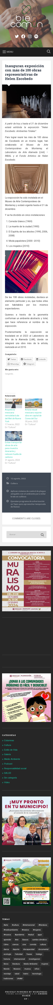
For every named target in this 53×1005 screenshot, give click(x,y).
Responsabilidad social (15, 768)
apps (40, 935)
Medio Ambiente (12, 759)
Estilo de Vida (10, 750)
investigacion (34, 959)
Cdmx (6, 945)
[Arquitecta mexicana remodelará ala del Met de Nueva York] (13, 403)
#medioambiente (11, 930)
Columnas (9, 740)
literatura (16, 964)
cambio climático (39, 940)
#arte (6, 925)
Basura (25, 940)
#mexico (25, 930)
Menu (10, 51)
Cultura (14, 483)
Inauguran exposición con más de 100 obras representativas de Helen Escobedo (24, 72)
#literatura (43, 925)
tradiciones (8, 979)
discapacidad (28, 949)
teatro (25, 974)
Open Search (48, 51)
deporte (16, 949)
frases (29, 954)
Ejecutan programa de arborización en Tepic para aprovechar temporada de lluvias (28, 504)
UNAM (19, 979)
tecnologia (36, 974)
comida (33, 945)
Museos (17, 969)
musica (27, 969)
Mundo (7, 969)
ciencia (15, 945)
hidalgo (39, 954)
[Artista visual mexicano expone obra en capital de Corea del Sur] (33, 403)
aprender (7, 940)
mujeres (44, 964)
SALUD (7, 773)
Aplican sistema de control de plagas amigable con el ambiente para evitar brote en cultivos (28, 494)
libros (6, 964)
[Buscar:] (26, 534)
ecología (7, 954)
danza (6, 949)
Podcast (8, 763)
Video (7, 782)
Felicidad (19, 954)
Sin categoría (10, 777)
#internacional (29, 925)
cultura (43, 945)
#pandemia (19, 935)
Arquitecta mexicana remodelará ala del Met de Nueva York (13, 416)
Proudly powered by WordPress (26, 992)
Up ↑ (26, 999)
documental (43, 949)
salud (17, 974)
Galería (7, 754)
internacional (19, 959)
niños (37, 969)
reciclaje (7, 974)
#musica (7, 935)
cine (24, 945)
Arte (16, 940)
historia (7, 959)
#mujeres (37, 930)
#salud (31, 935)
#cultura (15, 925)
